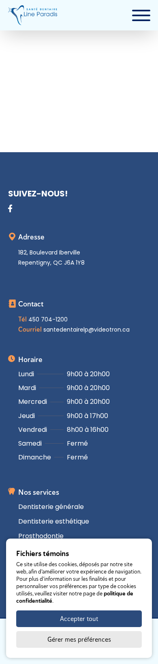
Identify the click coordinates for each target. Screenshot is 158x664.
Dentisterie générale (51, 506)
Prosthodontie (41, 536)
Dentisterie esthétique (53, 521)
